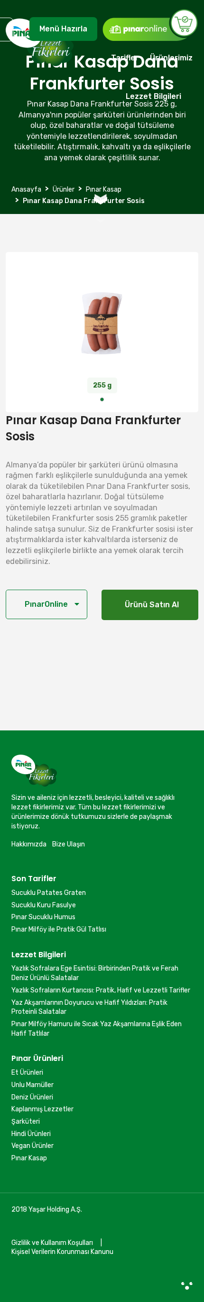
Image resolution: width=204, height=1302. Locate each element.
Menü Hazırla (63, 28)
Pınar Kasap (29, 1158)
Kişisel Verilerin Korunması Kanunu (62, 1252)
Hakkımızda (28, 844)
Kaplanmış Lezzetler (42, 1109)
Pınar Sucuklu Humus (43, 917)
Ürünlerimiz (171, 57)
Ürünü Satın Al (150, 604)
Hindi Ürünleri (31, 1134)
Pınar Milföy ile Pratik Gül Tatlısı (58, 929)
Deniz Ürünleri (32, 1097)
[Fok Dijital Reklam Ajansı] (187, 1285)
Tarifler (125, 57)
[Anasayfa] (40, 66)
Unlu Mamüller (32, 1085)
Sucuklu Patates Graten (48, 893)
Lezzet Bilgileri (153, 96)
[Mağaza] (150, 25)
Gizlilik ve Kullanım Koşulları (52, 1243)
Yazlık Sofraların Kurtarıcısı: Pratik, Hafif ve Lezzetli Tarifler (100, 990)
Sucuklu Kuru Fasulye (43, 905)
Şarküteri (25, 1121)
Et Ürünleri (27, 1073)
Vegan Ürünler (32, 1146)
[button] (102, 399)
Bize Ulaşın (68, 844)
